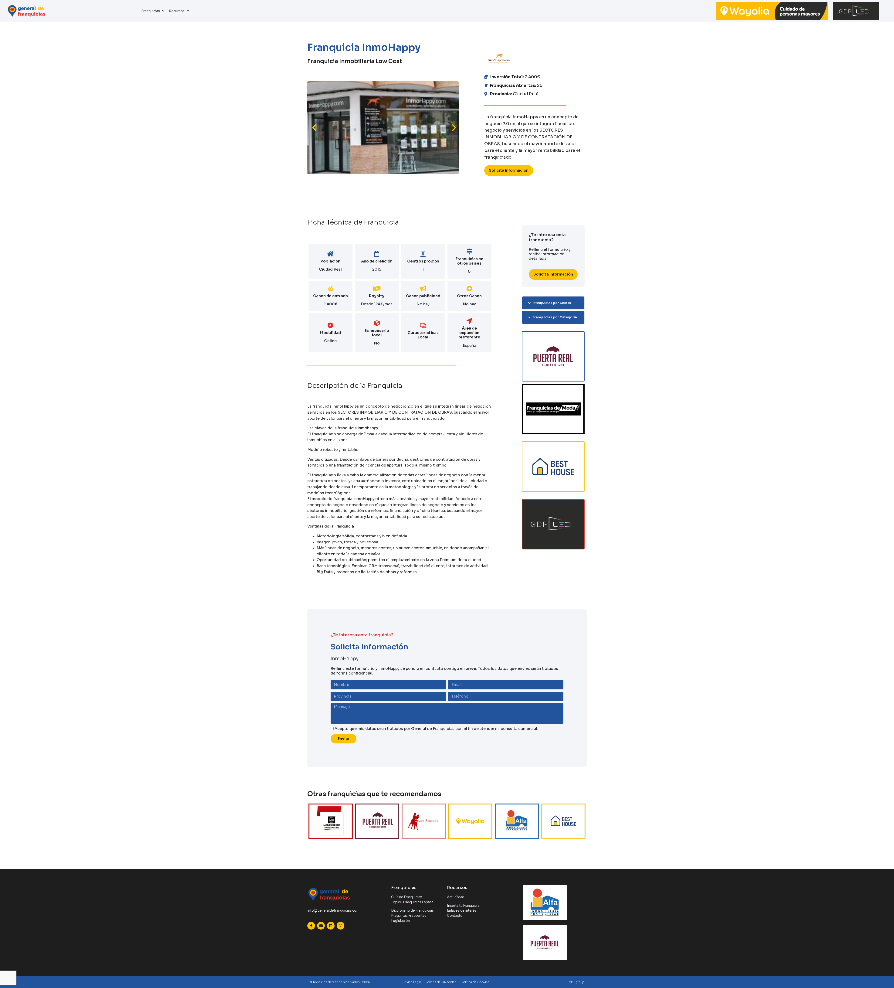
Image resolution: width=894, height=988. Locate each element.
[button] (314, 127)
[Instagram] (340, 926)
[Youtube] (321, 926)
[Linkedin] (331, 926)
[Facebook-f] (311, 926)
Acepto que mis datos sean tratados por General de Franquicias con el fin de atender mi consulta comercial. (436, 728)
